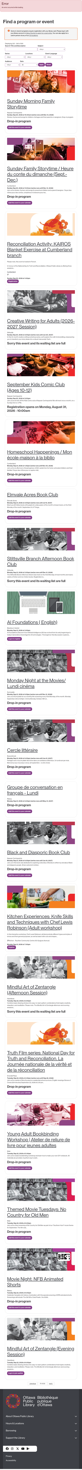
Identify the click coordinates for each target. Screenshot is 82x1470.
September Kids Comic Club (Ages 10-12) (36, 387)
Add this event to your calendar (19, 127)
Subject (40, 46)
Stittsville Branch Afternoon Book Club (40, 561)
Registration (12, 281)
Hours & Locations (15, 1423)
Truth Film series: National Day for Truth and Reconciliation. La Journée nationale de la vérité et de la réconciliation (41, 1061)
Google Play (28, 1448)
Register (11, 947)
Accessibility (11, 1460)
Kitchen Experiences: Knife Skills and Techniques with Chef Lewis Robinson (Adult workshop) (40, 922)
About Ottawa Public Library (20, 1416)
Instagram (12, 1448)
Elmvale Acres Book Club (32, 495)
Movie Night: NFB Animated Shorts (35, 1282)
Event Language (51, 54)
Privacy (9, 1456)
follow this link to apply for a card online (39, 33)
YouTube (22, 1448)
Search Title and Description (15, 46)
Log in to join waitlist (15, 1373)
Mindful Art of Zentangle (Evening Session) (40, 1351)
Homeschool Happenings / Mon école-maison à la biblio (39, 455)
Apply (41, 65)
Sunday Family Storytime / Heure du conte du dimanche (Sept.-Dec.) (40, 174)
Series (7, 54)
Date (22, 61)
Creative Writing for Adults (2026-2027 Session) (41, 324)
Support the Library (15, 1437)
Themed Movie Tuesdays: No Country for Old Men (36, 1212)
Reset (49, 65)
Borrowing (11, 1430)
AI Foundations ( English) (32, 622)
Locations (29, 54)
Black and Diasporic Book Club (38, 852)
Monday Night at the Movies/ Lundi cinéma (36, 683)
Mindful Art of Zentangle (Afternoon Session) (31, 990)
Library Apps (33, 1448)
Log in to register (14, 639)
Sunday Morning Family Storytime (31, 104)
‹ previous (32, 1384)
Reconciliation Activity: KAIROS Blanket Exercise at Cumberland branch (39, 249)
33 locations (33, 35)
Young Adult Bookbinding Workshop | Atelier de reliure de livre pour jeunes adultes (38, 1139)
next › (51, 1384)
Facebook (7, 1448)
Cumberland (11, 272)
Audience (8, 61)
